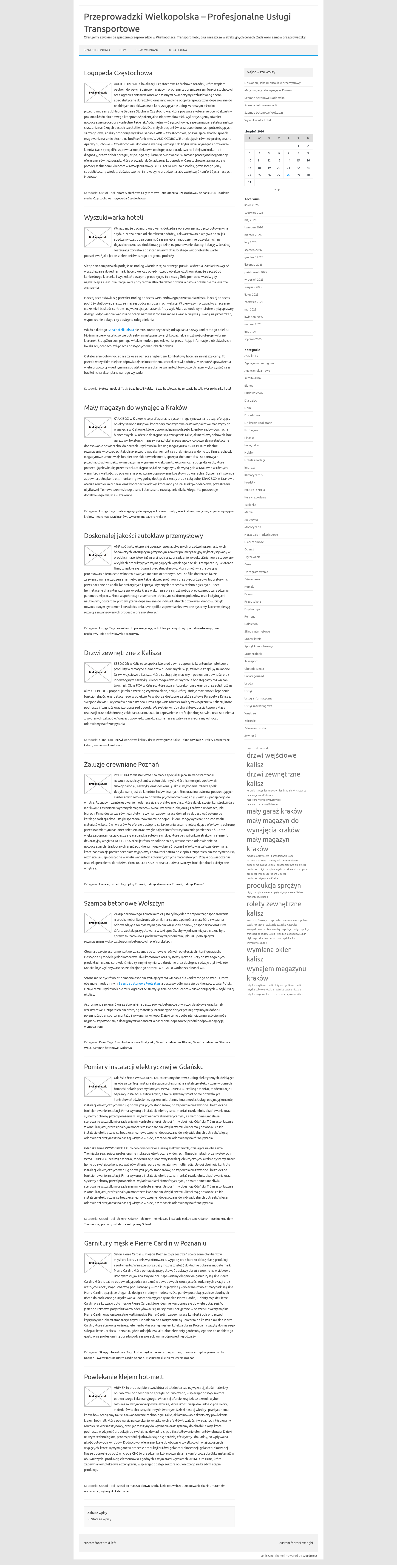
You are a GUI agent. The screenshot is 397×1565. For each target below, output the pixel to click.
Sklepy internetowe (112, 1352)
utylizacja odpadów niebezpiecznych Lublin (271, 938)
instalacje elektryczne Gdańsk (188, 1218)
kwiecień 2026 (253, 227)
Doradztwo (252, 415)
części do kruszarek (258, 748)
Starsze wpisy (99, 1519)
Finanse (249, 437)
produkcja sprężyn (274, 885)
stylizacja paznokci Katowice (282, 924)
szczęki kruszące (256, 929)
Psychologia (252, 609)
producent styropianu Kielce (262, 878)
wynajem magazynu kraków (147, 516)
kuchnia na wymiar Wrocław (262, 790)
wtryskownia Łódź (257, 942)
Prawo (248, 594)
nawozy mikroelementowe (283, 860)
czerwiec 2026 (253, 212)
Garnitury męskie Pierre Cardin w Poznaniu (145, 1243)
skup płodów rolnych (258, 920)
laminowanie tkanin (197, 1485)
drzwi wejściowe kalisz (130, 739)
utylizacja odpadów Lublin (291, 933)
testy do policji (301, 929)
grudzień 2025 (253, 257)
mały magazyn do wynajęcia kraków (273, 825)
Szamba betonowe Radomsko (264, 97)
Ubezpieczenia (254, 668)
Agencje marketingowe (259, 363)
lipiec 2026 (251, 205)
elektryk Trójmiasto (154, 1218)
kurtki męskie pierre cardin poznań (157, 1352)
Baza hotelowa (166, 388)
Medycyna (251, 519)
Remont (249, 616)
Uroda (248, 683)
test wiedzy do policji (279, 929)
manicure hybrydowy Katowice (264, 799)
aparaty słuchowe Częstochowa (138, 192)
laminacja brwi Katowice (292, 790)
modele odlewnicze (258, 855)
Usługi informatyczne (258, 698)
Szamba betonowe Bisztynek (134, 1042)
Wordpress (310, 1555)
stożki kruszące (255, 924)
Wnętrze (250, 713)
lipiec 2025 (251, 294)
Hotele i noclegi (109, 388)
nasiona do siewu (256, 860)
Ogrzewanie (252, 556)
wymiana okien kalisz (108, 745)
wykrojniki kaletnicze (115, 1491)
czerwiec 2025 (253, 301)
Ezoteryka (251, 430)
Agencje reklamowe (257, 370)
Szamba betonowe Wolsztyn (124, 903)
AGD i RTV (251, 355)
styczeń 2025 (253, 339)
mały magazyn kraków (111, 516)
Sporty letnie (252, 638)
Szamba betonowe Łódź (260, 105)
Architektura (252, 378)
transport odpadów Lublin (261, 933)
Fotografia (251, 445)
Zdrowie (250, 720)
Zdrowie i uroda (255, 728)
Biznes (248, 385)
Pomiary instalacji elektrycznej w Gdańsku (144, 1066)
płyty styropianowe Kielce (288, 892)
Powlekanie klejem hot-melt (124, 1376)
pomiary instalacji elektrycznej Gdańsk (126, 1224)
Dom (122, 50)
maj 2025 (250, 309)
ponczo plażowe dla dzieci (291, 864)
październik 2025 (255, 272)
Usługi (103, 192)
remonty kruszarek (257, 896)
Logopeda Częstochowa (118, 72)
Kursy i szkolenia (255, 497)
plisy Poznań (136, 884)
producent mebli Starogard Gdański (267, 873)
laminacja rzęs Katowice (260, 795)
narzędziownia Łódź (282, 855)
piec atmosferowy (199, 628)
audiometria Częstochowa (179, 192)
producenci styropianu (296, 869)
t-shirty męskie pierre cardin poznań (170, 1357)
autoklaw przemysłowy (169, 628)
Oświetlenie (252, 579)
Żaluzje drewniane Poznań (121, 764)
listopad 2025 (253, 264)
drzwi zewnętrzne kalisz (164, 739)
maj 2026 (250, 220)
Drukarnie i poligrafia (258, 422)
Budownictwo (253, 392)
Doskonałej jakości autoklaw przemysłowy (143, 535)
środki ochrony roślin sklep (288, 994)
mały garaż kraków (181, 511)
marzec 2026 (252, 234)
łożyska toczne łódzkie (288, 989)
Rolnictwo (251, 623)
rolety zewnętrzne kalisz (274, 908)
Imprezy (249, 467)
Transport (251, 661)
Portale (249, 586)
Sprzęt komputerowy (258, 646)
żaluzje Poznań (194, 884)
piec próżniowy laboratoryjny (119, 633)
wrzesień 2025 (254, 279)
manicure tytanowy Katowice (263, 804)
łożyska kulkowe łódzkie (260, 989)
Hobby (248, 452)
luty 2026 (250, 242)
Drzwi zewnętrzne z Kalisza (123, 652)
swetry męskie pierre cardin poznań (120, 1357)
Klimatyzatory (253, 475)
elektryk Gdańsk (127, 1218)
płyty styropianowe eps (259, 892)
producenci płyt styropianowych (264, 869)
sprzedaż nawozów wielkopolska (289, 920)
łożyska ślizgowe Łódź (259, 994)
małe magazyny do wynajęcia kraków (141, 511)
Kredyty (249, 482)
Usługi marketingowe (258, 706)
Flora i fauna (177, 50)
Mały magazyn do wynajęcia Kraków (135, 407)
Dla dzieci (250, 400)
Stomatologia (253, 653)
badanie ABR (207, 192)
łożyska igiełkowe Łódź (288, 985)
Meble (248, 512)
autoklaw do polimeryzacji (134, 628)
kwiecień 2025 (253, 316)
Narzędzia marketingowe (261, 534)
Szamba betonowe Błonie (173, 1042)
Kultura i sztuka (254, 489)
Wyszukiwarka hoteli (113, 217)
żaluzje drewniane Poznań (164, 884)
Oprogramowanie (256, 571)
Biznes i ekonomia (97, 50)
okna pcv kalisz (193, 739)
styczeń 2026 (253, 249)
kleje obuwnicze (170, 1485)
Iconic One (267, 1555)
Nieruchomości (254, 542)
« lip (277, 189)
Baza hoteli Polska (121, 330)
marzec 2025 (252, 324)
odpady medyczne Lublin (261, 864)
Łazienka (250, 504)
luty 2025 (250, 331)
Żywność (250, 735)
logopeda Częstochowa (130, 198)
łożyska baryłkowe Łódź (260, 985)
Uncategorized (109, 884)
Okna (102, 739)
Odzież (249, 549)
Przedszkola (252, 601)
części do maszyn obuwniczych (137, 1485)
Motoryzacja (252, 527)
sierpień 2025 (253, 287)
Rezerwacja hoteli (190, 388)
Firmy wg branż (147, 50)
